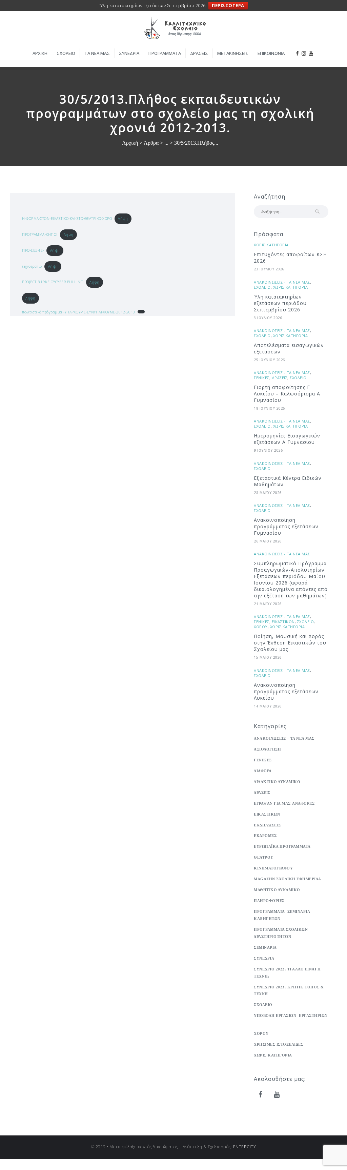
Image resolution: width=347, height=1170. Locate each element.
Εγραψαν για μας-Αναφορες (284, 803)
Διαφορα (263, 771)
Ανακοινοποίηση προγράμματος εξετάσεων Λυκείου (286, 691)
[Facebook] (260, 1095)
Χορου (261, 626)
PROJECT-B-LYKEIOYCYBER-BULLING (52, 282)
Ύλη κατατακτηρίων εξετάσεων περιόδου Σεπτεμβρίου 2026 (280, 303)
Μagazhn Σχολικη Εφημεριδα (287, 879)
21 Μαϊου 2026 (268, 603)
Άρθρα (151, 143)
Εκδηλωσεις (267, 825)
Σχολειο (262, 287)
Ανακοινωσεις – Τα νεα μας (284, 738)
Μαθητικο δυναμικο (277, 890)
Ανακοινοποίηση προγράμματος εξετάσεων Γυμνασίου (286, 526)
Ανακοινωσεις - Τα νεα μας (282, 282)
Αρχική (130, 143)
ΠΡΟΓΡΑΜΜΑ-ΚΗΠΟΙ (40, 234)
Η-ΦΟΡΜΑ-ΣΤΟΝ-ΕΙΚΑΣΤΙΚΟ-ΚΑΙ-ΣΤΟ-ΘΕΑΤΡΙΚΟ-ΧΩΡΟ (67, 218)
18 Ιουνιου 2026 (269, 408)
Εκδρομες (265, 836)
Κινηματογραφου (273, 868)
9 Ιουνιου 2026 (268, 450)
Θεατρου (263, 857)
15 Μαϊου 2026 (268, 657)
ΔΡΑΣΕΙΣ (280, 377)
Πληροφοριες (269, 901)
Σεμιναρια (265, 947)
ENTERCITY (244, 1147)
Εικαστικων (283, 621)
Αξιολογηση (267, 749)
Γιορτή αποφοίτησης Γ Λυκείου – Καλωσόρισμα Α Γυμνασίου (287, 393)
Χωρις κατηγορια (271, 244)
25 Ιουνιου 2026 (269, 359)
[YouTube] (277, 1095)
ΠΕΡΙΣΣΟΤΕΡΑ (228, 5)
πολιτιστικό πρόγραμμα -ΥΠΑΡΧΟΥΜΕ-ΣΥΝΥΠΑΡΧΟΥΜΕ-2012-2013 (78, 312)
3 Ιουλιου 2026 (268, 317)
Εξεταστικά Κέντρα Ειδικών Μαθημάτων (288, 481)
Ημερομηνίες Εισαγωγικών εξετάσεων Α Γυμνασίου (287, 438)
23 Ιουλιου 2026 (269, 269)
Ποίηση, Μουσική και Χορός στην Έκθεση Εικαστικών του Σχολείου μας (290, 642)
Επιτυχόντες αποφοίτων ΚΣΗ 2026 (290, 257)
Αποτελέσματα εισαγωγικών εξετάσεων (289, 348)
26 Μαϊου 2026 (268, 541)
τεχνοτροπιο (32, 266)
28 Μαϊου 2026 (268, 492)
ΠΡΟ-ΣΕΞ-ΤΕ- (33, 250)
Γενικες (261, 377)
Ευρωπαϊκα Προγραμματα (282, 846)
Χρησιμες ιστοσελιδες (278, 1044)
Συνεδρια (264, 958)
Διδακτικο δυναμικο (277, 782)
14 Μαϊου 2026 (268, 706)
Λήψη (123, 218)
